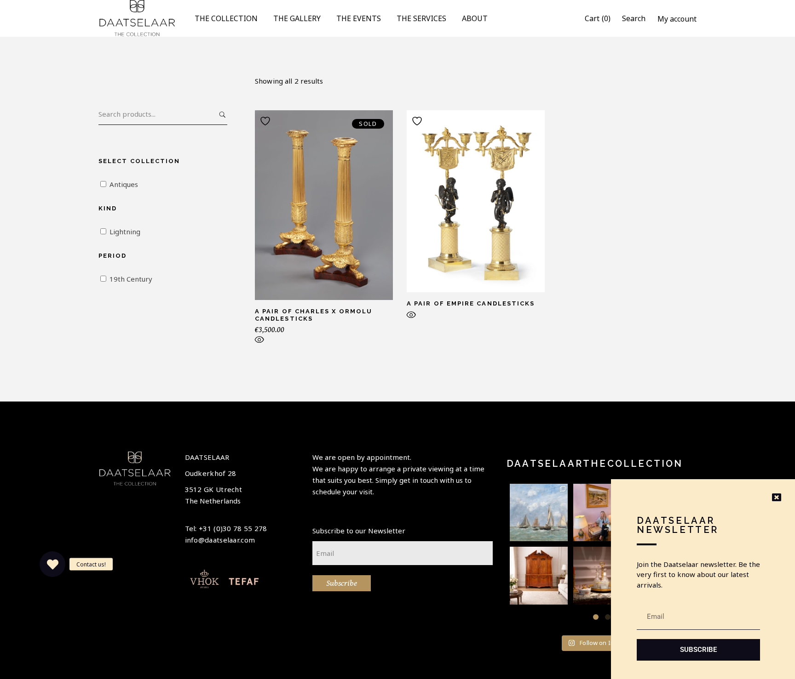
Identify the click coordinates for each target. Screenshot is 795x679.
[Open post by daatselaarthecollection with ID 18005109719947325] (539, 513)
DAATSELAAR (207, 457)
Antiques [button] (123, 184)
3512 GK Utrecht (213, 489)
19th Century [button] (130, 278)
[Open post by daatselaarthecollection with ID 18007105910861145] (602, 576)
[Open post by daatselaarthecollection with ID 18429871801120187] (602, 513)
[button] (596, 617)
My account (677, 19)
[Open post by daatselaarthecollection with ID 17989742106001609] (539, 576)
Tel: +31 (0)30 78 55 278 (226, 528)
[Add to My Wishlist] (266, 121)
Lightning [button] (124, 231)
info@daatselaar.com (220, 539)
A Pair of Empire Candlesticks (471, 303)
